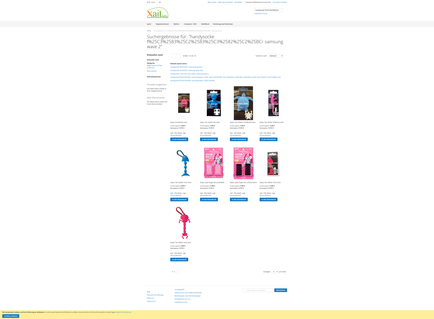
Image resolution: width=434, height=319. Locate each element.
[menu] (217, 24)
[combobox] (268, 10)
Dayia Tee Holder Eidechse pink (271, 122)
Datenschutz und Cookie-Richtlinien (188, 293)
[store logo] (157, 12)
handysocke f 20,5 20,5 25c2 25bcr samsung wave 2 (189, 74)
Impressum (151, 301)
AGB (148, 292)
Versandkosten (176, 135)
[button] (152, 2)
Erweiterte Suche (260, 13)
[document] (217, 314)
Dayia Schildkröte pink (178, 122)
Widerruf (150, 298)
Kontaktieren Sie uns (182, 299)
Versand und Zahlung (155, 295)
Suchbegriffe (179, 289)
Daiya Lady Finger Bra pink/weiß (212, 182)
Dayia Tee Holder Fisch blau (180, 182)
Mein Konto (212, 2)
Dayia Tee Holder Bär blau (210, 122)
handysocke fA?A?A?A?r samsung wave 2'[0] (186, 70)
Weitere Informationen (123, 312)
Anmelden (238, 2)
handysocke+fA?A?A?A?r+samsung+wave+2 (186, 67)
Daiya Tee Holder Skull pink (180, 242)
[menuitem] (149, 24)
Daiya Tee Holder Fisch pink (270, 182)
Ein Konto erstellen (280, 2)
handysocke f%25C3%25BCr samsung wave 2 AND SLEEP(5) (192, 80)
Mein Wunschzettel (225, 2)
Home (149, 31)
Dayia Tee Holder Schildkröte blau (243, 122)
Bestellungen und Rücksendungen (188, 296)
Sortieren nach (261, 56)
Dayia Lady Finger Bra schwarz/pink (243, 182)
